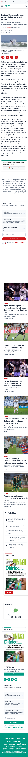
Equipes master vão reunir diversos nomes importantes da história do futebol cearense (14, 465)
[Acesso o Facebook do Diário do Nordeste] (8, 679)
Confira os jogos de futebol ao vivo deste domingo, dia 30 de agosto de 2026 (15, 315)
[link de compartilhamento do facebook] (7, 57)
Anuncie (6, 736)
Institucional (21, 738)
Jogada (6, 303)
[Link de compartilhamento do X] (11, 57)
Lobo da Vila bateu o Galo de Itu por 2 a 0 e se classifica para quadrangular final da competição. (15, 503)
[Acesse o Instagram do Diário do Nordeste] (5, 679)
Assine (22, 736)
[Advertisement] (14, 266)
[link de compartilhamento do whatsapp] (2, 57)
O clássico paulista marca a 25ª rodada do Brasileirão (13, 388)
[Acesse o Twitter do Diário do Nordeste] (12, 679)
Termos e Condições (20, 242)
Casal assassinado (17, 2)
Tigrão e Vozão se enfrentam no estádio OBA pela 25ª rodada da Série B (15, 428)
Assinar (9, 592)
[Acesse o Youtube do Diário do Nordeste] (15, 679)
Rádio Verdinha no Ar (7, 2)
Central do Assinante (9, 738)
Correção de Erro (21, 744)
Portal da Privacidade (8, 744)
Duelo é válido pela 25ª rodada (11, 352)
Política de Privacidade (11, 244)
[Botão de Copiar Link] (16, 57)
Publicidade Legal (14, 736)
